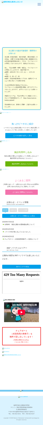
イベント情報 (23, 210)
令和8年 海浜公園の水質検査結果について (19, 224)
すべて (5, 210)
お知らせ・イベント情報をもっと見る (22, 216)
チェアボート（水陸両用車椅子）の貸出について (21, 239)
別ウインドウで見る (22, 266)
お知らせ (13, 210)
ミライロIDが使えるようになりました (17, 232)
